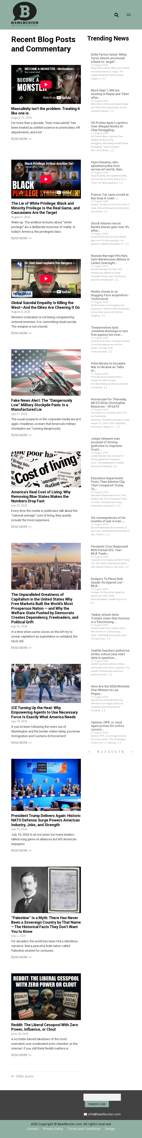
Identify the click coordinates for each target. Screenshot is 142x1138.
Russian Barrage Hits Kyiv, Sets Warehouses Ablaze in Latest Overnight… (110, 259)
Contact (33, 1129)
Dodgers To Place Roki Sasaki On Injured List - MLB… (107, 582)
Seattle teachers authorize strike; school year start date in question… (110, 654)
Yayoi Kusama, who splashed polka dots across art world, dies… (107, 165)
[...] (104, 78)
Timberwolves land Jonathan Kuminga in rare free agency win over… (109, 331)
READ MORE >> (21, 139)
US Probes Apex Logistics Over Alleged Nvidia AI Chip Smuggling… (109, 126)
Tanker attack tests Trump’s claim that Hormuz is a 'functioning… (110, 618)
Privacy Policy (53, 1129)
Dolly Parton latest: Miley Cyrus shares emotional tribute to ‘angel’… (109, 58)
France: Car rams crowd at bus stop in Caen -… (110, 196)
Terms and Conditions (84, 1129)
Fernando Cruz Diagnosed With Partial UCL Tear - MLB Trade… (109, 550)
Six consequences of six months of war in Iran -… (108, 519)
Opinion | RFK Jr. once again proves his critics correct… (107, 726)
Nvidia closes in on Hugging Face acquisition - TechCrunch (110, 295)
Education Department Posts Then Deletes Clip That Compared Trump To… (108, 483)
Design (110, 1129)
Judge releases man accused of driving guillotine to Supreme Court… (106, 444)
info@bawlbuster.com (104, 1114)
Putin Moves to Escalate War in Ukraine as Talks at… (108, 367)
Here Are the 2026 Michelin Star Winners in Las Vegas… (110, 689)
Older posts (24, 1076)
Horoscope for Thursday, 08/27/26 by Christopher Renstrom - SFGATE (109, 402)
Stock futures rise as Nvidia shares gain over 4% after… (110, 226)
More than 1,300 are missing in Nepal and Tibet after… (110, 93)
